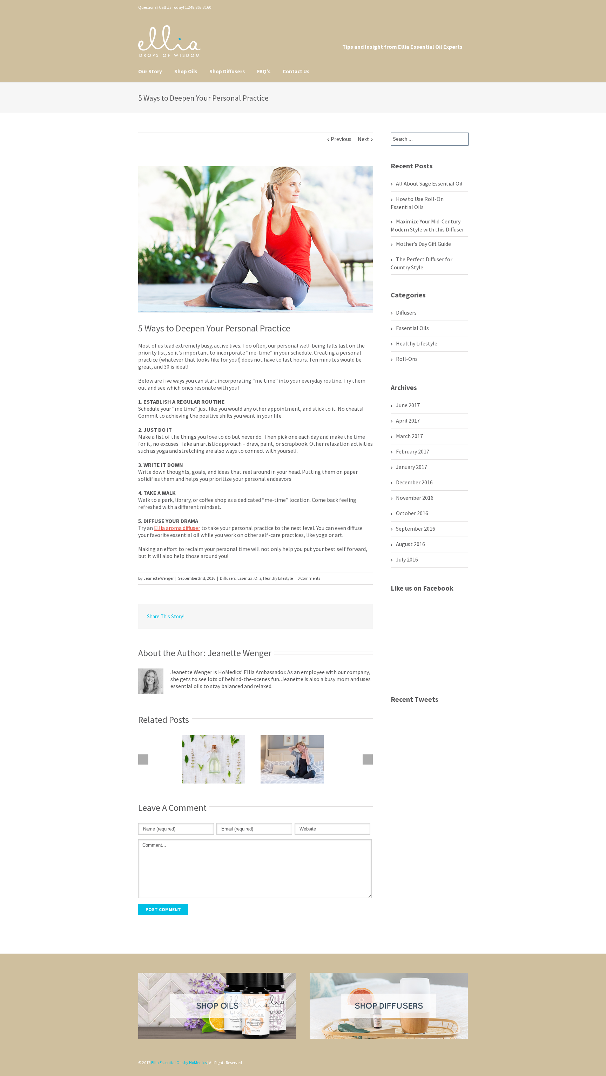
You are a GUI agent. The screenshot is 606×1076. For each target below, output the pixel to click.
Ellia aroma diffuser (177, 527)
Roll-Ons (407, 358)
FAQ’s (263, 71)
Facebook (458, 7)
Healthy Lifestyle (278, 578)
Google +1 (326, 617)
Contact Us (296, 71)
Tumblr (309, 616)
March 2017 (409, 435)
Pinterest (434, 7)
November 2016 (414, 497)
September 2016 (415, 528)
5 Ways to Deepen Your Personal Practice (214, 328)
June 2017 (408, 405)
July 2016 (407, 559)
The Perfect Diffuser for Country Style (421, 263)
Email (359, 616)
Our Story (150, 71)
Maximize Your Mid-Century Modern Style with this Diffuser (427, 225)
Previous (341, 138)
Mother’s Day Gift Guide (423, 243)
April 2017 (408, 420)
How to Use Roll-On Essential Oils (417, 202)
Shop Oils (185, 71)
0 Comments (308, 578)
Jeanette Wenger (158, 578)
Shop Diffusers (227, 71)
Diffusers (228, 578)
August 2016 (410, 543)
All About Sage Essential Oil (429, 183)
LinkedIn (277, 616)
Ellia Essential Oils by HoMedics (179, 1062)
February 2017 (412, 451)
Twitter (447, 6)
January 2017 (411, 466)
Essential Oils (249, 578)
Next (363, 138)
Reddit (293, 616)
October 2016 (412, 513)
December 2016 (414, 482)
